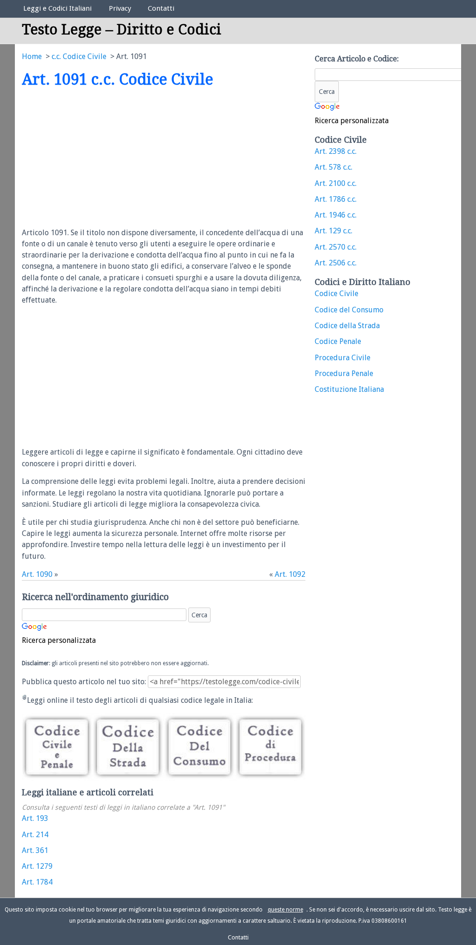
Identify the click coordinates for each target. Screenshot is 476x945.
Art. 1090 (37, 574)
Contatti (161, 8)
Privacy (120, 8)
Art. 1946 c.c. (336, 215)
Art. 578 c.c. (333, 167)
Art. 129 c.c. (333, 230)
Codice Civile (336, 293)
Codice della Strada (347, 325)
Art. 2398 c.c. (336, 151)
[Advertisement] (100, 158)
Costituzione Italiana (349, 389)
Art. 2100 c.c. (336, 183)
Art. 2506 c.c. (336, 262)
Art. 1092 (290, 574)
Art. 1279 (37, 866)
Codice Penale (338, 341)
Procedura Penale (344, 373)
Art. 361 (35, 850)
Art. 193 (35, 818)
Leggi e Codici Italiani (57, 8)
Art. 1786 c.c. (336, 199)
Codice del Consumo (349, 309)
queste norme (285, 909)
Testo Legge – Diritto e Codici (121, 29)
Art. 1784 (37, 882)
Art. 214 (35, 834)
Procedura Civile (342, 357)
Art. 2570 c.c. (336, 247)
